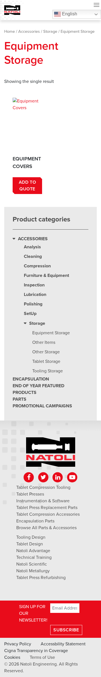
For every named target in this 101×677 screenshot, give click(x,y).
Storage (50, 31)
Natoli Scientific (31, 564)
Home (9, 31)
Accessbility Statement (63, 644)
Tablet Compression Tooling (43, 487)
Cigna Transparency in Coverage (36, 650)
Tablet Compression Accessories (48, 514)
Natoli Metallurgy (33, 571)
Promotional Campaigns (42, 406)
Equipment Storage (51, 333)
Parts (19, 399)
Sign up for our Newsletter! (33, 613)
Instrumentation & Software (43, 501)
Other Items (43, 342)
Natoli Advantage (33, 551)
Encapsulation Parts (35, 521)
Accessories (29, 31)
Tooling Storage (47, 371)
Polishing (33, 304)
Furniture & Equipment (46, 275)
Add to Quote (27, 185)
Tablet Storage (46, 361)
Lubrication (35, 294)
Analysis (32, 247)
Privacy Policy (17, 644)
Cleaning (33, 256)
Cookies (12, 657)
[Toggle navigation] (96, 5)
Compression (37, 266)
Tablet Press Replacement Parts (46, 507)
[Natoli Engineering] (50, 454)
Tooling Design (30, 537)
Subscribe (66, 630)
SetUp (30, 313)
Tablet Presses (30, 494)
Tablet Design (29, 544)
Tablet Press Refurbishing (41, 577)
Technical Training (34, 557)
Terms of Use (42, 657)
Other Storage (46, 352)
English (69, 13)
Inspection (34, 285)
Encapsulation (31, 379)
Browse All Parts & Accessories (46, 528)
